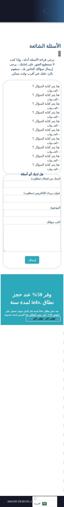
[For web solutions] (46, 11)
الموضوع (55, 207)
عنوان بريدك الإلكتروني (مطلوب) (42, 193)
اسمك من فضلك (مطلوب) (45, 178)
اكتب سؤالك (53, 222)
